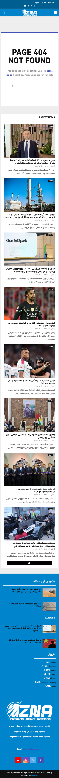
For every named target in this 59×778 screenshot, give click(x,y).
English (51, 3)
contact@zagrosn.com (32, 749)
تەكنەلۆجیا (50, 235)
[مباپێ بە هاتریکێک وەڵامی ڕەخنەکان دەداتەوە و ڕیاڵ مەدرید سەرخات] (29, 361)
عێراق (53, 686)
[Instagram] (26, 760)
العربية (37, 3)
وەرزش (51, 289)
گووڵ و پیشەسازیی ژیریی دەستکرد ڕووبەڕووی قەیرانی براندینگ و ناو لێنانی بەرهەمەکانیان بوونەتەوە (23, 628)
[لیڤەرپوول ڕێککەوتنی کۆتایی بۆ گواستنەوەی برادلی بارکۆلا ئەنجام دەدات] (29, 303)
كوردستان (52, 666)
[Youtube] (18, 760)
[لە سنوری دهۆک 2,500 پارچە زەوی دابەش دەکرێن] (49, 606)
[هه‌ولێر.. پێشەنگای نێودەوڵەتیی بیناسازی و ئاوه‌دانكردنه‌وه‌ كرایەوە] (29, 469)
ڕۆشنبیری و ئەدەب (48, 682)
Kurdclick (34, 775)
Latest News (47, 117)
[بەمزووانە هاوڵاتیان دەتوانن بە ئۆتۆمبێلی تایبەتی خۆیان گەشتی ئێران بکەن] (29, 415)
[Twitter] (33, 760)
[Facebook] (41, 760)
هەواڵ (51, 126)
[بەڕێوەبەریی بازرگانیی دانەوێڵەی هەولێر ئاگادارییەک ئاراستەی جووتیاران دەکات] (49, 592)
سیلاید (53, 670)
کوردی (43, 3)
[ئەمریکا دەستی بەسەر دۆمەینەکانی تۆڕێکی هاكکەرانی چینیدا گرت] (49, 643)
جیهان (53, 674)
